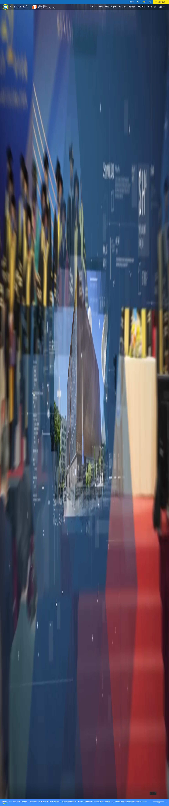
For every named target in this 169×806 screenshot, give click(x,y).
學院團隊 (132, 7)
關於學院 (99, 7)
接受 (158, 802)
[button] (151, 793)
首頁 (91, 7)
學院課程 (141, 7)
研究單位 (122, 7)
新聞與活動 (152, 7)
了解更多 (4, 803)
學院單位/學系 (110, 7)
